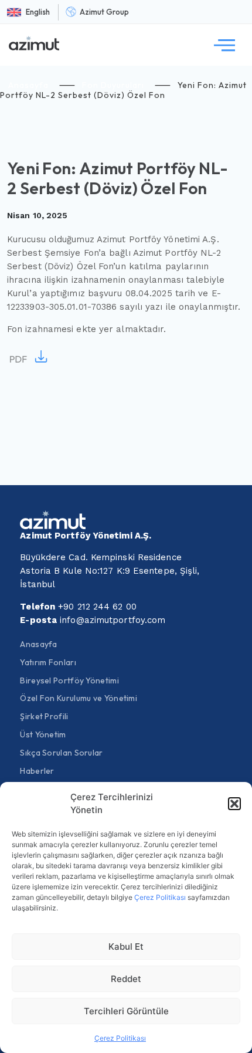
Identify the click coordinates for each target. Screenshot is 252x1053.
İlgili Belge (29, 357)
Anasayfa (28, 85)
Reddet (126, 978)
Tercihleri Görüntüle (126, 1011)
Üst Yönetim (43, 734)
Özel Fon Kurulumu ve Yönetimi (78, 698)
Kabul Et (126, 946)
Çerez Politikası (160, 897)
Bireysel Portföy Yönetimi (69, 680)
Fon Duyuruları (113, 85)
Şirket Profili (44, 716)
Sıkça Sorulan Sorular (61, 752)
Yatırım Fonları (48, 662)
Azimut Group (104, 11)
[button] (234, 804)
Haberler (37, 771)
